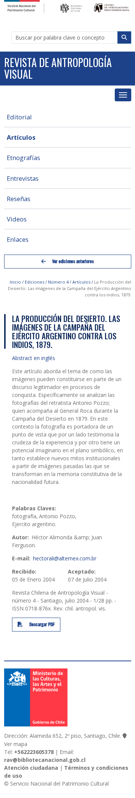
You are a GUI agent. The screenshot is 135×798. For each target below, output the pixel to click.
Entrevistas (23, 178)
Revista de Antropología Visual (58, 68)
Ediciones (34, 282)
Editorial (19, 117)
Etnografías (23, 157)
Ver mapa (15, 744)
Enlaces (17, 239)
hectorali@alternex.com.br (64, 558)
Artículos (21, 137)
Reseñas (18, 198)
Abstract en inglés (33, 358)
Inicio (15, 282)
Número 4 (58, 282)
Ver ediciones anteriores (72, 261)
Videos (17, 219)
